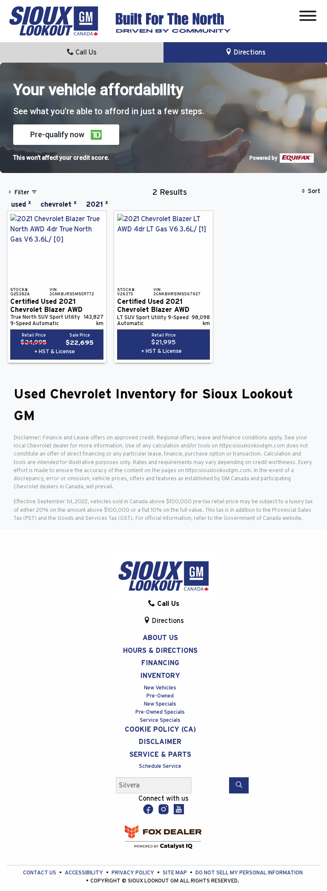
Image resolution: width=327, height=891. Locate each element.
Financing (160, 663)
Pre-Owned (160, 696)
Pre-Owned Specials (160, 712)
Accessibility (84, 873)
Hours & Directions (160, 650)
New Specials (160, 704)
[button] (66, 134)
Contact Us (40, 873)
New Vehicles (160, 688)
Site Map (175, 873)
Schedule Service (160, 766)
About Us (160, 637)
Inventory (160, 675)
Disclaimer (160, 741)
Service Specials (160, 720)
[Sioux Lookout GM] (53, 20)
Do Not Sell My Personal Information (249, 873)
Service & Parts (160, 754)
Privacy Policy (133, 873)
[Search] (239, 785)
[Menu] (308, 17)
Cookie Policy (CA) (160, 729)
